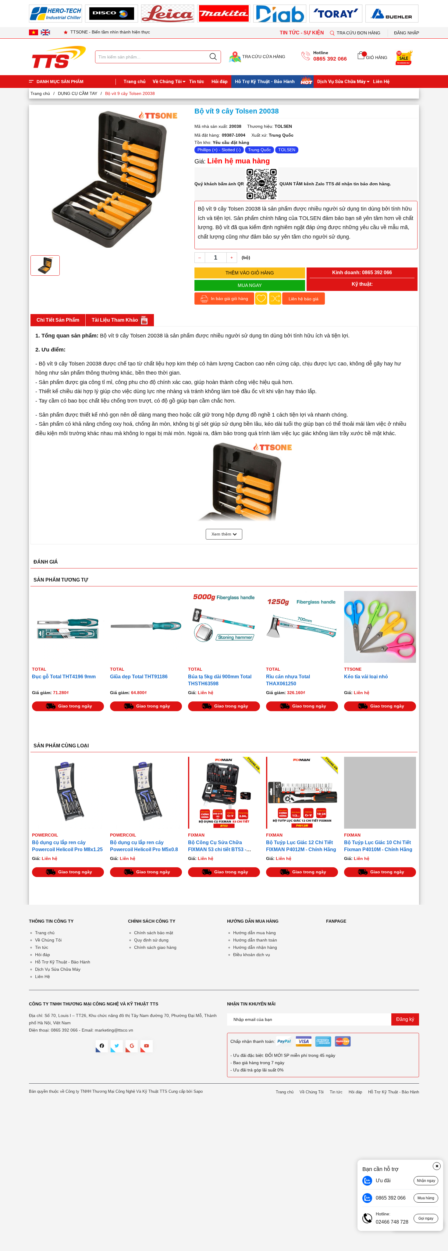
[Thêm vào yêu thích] (261, 298)
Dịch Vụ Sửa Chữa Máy (341, 81)
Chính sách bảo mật (153, 932)
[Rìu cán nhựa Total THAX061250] (302, 627)
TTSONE (352, 669)
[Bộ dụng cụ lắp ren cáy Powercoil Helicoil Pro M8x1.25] (68, 793)
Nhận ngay (426, 1181)
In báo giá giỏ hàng (229, 298)
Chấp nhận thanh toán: (252, 1041)
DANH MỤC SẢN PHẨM (60, 81)
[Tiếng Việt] (33, 32)
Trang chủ (134, 81)
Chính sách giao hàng (155, 947)
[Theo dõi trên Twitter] (117, 1046)
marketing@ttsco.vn (114, 1030)
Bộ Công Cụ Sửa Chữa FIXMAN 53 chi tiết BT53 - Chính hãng (217, 849)
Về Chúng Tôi (167, 81)
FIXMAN (196, 835)
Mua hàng (426, 1198)
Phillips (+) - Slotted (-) (219, 149)
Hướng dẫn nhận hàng (255, 947)
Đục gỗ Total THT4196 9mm (64, 676)
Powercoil (45, 835)
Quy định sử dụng (151, 940)
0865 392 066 (330, 59)
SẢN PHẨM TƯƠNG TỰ (61, 579)
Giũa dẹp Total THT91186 (139, 676)
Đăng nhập (406, 32)
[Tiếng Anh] (45, 32)
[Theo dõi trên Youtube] (146, 1046)
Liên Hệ (381, 81)
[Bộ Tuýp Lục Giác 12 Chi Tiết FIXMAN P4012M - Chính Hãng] (302, 793)
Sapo (198, 1091)
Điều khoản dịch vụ (251, 954)
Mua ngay (250, 285)
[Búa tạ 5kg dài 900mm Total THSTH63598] (224, 627)
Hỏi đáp (220, 81)
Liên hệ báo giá (303, 298)
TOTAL (39, 669)
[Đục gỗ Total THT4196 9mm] (68, 627)
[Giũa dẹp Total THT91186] (146, 627)
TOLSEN (286, 149)
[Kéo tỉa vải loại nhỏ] (380, 627)
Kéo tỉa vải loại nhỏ (366, 676)
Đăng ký (405, 1019)
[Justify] (213, 57)
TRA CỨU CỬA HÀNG (263, 56)
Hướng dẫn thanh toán (255, 940)
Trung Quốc (259, 149)
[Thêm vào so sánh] (275, 298)
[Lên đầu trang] (437, 127)
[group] (109, 179)
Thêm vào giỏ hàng (250, 272)
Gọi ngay (425, 1218)
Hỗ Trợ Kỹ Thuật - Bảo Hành (265, 81)
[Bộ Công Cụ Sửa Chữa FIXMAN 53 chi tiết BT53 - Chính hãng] (224, 793)
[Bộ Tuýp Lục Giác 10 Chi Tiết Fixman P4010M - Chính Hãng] (380, 793)
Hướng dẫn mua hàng (254, 932)
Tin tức (196, 81)
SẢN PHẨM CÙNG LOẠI (61, 745)
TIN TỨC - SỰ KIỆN (302, 32)
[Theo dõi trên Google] (132, 1046)
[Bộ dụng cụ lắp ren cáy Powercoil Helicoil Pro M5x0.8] (146, 793)
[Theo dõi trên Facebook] (102, 1046)
